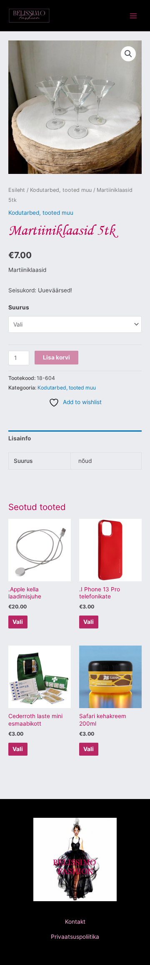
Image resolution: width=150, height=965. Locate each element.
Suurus (18, 307)
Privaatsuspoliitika (75, 936)
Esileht (16, 190)
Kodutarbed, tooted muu (61, 190)
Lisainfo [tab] (19, 438)
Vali (17, 621)
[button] (128, 53)
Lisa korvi (56, 357)
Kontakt (75, 921)
